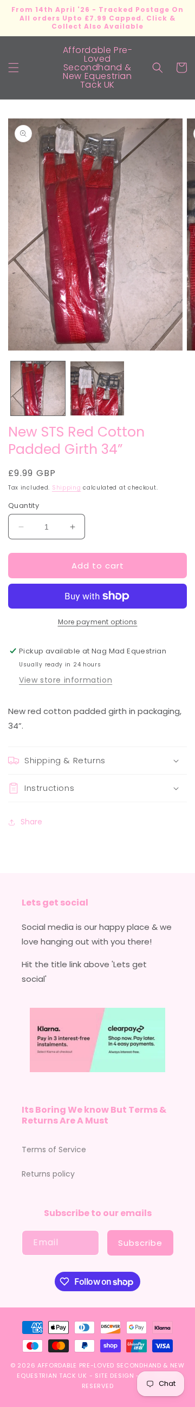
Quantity (23, 505)
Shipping (66, 488)
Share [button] (31, 821)
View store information (65, 680)
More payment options (98, 621)
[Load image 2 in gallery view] (97, 388)
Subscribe (140, 1243)
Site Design (114, 1375)
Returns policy (48, 1173)
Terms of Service (54, 1149)
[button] (13, 68)
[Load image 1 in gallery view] (38, 388)
